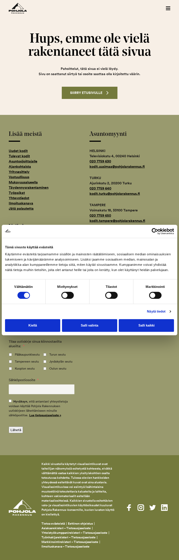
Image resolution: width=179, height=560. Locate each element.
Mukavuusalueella (23, 182)
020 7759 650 (100, 215)
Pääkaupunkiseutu (27, 354)
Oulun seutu (57, 368)
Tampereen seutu (27, 361)
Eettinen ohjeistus (80, 523)
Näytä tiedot (156, 311)
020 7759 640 (100, 188)
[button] (168, 8)
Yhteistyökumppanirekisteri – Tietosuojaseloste (74, 533)
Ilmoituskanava (21, 203)
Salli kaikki (146, 325)
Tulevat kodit (19, 156)
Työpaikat (17, 192)
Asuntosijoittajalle (23, 161)
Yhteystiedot (19, 198)
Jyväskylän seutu (60, 361)
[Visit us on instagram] (141, 507)
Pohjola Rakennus (22, 8)
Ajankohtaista (20, 166)
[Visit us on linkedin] (164, 507)
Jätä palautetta (21, 208)
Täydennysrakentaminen (28, 187)
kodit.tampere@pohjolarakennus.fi (117, 220)
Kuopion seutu (25, 368)
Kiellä (32, 325)
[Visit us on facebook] (129, 507)
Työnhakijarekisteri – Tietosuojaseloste (68, 537)
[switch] (67, 295)
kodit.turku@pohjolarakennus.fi (115, 193)
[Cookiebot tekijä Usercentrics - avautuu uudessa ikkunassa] (155, 231)
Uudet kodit (18, 151)
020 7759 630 (100, 161)
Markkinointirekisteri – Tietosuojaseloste (69, 542)
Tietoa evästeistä (53, 523)
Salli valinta (89, 325)
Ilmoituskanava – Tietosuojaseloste (65, 546)
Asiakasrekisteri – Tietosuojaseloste (66, 528)
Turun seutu (57, 354)
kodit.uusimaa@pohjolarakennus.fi (117, 166)
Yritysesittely (19, 171)
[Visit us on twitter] (152, 507)
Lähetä (15, 430)
